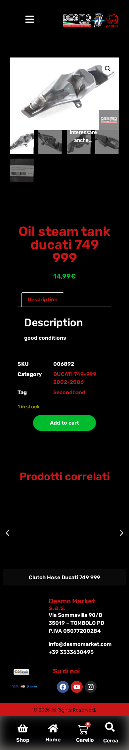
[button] (108, 69)
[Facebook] (63, 687)
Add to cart (64, 423)
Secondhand (69, 392)
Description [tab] (43, 299)
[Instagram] (91, 687)
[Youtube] (77, 687)
